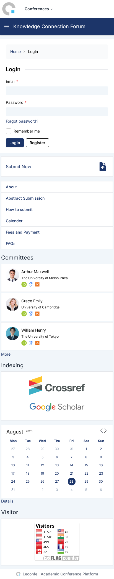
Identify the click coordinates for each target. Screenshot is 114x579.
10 (13, 465)
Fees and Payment (23, 232)
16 (101, 465)
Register (37, 142)
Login (14, 142)
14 (71, 465)
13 (57, 465)
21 (71, 473)
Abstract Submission (25, 198)
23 (101, 473)
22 (86, 473)
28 (28, 449)
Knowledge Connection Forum (49, 26)
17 (13, 473)
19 (42, 473)
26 (42, 481)
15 (86, 465)
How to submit (19, 209)
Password (16, 102)
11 (27, 465)
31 (71, 449)
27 (13, 449)
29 (42, 449)
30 (57, 449)
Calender (14, 220)
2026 (29, 431)
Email (12, 81)
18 (27, 473)
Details (7, 501)
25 (28, 481)
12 (42, 465)
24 (13, 481)
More (6, 354)
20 (57, 473)
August (14, 432)
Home (15, 51)
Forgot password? (22, 121)
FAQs (10, 243)
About (11, 186)
